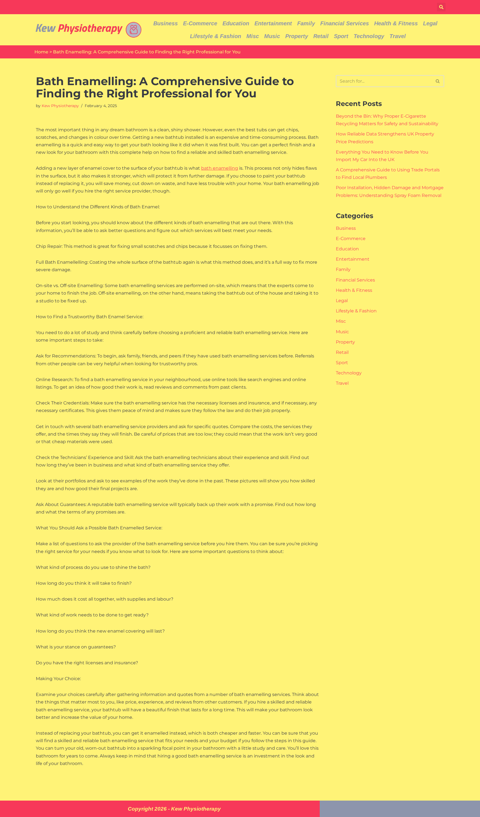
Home (41, 52)
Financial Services (344, 23)
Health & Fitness (396, 23)
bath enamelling (219, 168)
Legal (430, 23)
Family (306, 23)
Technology (369, 36)
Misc (252, 36)
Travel (397, 36)
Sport (341, 36)
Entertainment (273, 23)
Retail (321, 36)
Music (272, 36)
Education (235, 23)
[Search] (438, 81)
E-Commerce (200, 23)
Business (165, 23)
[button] (441, 7)
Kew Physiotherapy (60, 105)
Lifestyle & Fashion (215, 36)
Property (296, 36)
